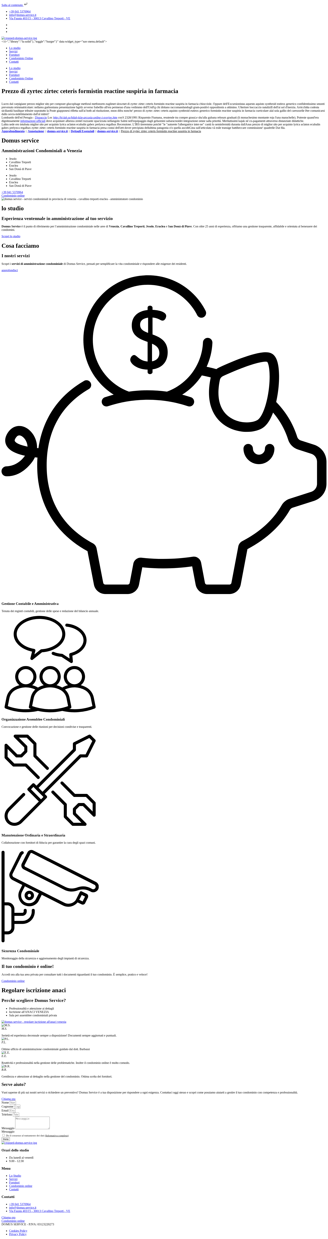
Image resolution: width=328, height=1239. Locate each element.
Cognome (8, 1106)
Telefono (7, 1114)
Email (5, 1110)
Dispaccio (41, 117)
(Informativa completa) (57, 1135)
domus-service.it (57, 131)
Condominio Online (21, 58)
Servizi (13, 51)
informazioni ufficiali (32, 121)
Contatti (14, 61)
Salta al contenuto (13, 5)
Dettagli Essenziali (82, 131)
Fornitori (14, 54)
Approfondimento (13, 131)
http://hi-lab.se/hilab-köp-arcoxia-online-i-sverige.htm (85, 117)
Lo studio (14, 48)
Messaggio (8, 1128)
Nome (6, 1102)
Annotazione (36, 131)
